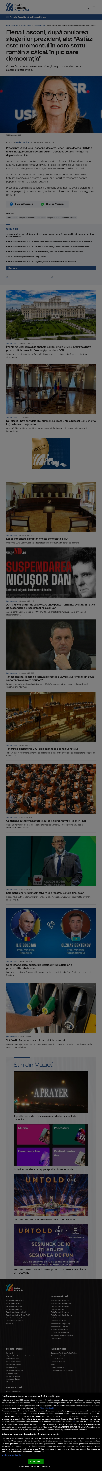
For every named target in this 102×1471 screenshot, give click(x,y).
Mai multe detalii (47, 1408)
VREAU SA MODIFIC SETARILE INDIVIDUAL (35, 1466)
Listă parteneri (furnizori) (13, 1455)
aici (74, 1422)
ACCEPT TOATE (36, 1461)
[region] (51, 1432)
